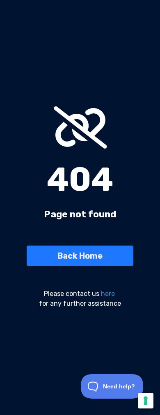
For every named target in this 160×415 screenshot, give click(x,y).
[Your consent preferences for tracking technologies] (145, 400)
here (108, 294)
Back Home (80, 256)
